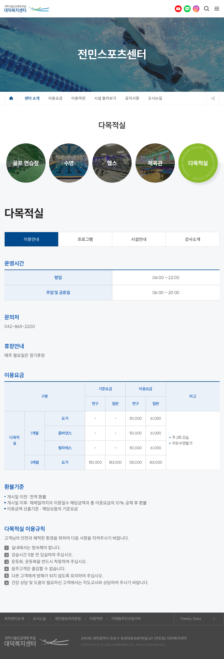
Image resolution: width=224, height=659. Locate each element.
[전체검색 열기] (207, 9)
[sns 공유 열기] (213, 98)
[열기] (217, 9)
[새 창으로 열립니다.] (178, 8)
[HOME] (11, 98)
